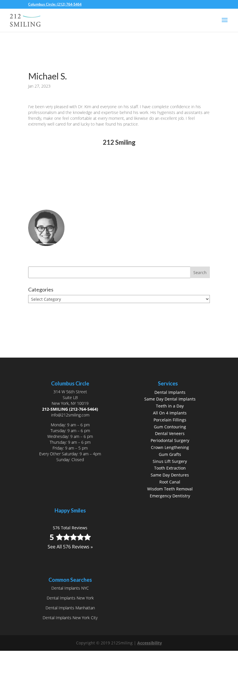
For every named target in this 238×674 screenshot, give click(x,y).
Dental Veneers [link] (170, 433)
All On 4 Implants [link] (170, 413)
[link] (56, 4)
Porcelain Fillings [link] (170, 420)
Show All (41, 310)
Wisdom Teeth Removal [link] (170, 489)
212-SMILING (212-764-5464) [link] (70, 409)
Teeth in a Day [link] (170, 406)
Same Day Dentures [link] (170, 475)
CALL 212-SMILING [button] (59, 195)
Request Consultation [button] (63, 205)
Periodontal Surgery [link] (170, 440)
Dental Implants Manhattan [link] (70, 607)
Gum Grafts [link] (170, 454)
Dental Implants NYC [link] (70, 588)
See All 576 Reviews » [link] (119, 175)
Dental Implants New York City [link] (70, 617)
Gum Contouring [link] (170, 427)
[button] (224, 24)
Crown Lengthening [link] (170, 447)
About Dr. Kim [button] (53, 253)
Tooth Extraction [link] (170, 468)
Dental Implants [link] (169, 392)
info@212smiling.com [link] (70, 415)
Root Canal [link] (169, 482)
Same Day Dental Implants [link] (170, 399)
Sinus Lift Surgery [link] (170, 461)
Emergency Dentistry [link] (170, 496)
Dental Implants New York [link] (70, 598)
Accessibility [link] (149, 643)
